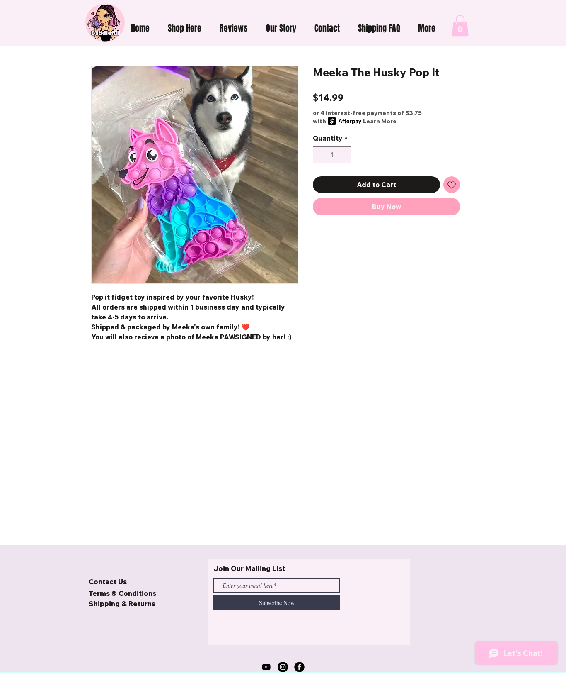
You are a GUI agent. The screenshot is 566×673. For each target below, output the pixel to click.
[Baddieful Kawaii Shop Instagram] (283, 667)
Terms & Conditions (122, 593)
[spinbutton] (332, 155)
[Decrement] (320, 155)
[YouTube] (266, 667)
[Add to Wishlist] (451, 184)
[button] (184, 28)
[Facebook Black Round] (299, 667)
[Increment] (344, 155)
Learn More (380, 121)
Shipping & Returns (122, 603)
